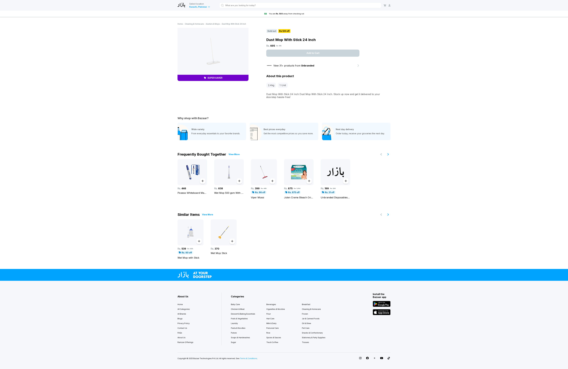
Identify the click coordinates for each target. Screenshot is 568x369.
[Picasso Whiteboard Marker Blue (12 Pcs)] (192, 172)
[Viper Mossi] (264, 172)
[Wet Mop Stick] (224, 232)
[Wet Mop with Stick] (191, 232)
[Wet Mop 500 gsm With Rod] (229, 172)
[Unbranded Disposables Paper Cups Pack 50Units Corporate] (335, 172)
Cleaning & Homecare (194, 24)
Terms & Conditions (248, 358)
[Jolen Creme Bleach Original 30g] (299, 172)
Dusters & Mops (213, 24)
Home (180, 24)
